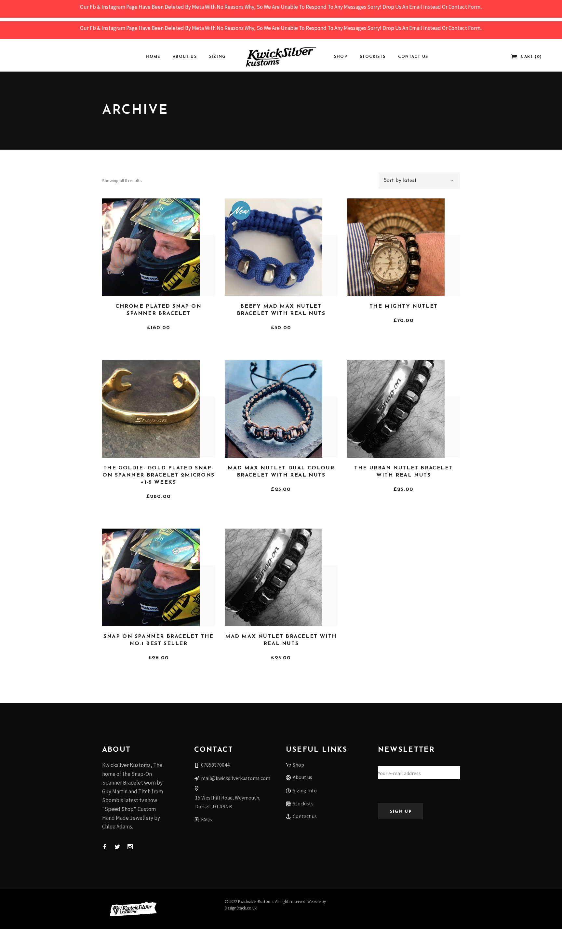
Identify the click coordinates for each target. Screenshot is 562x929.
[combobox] (419, 180)
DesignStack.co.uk (241, 908)
